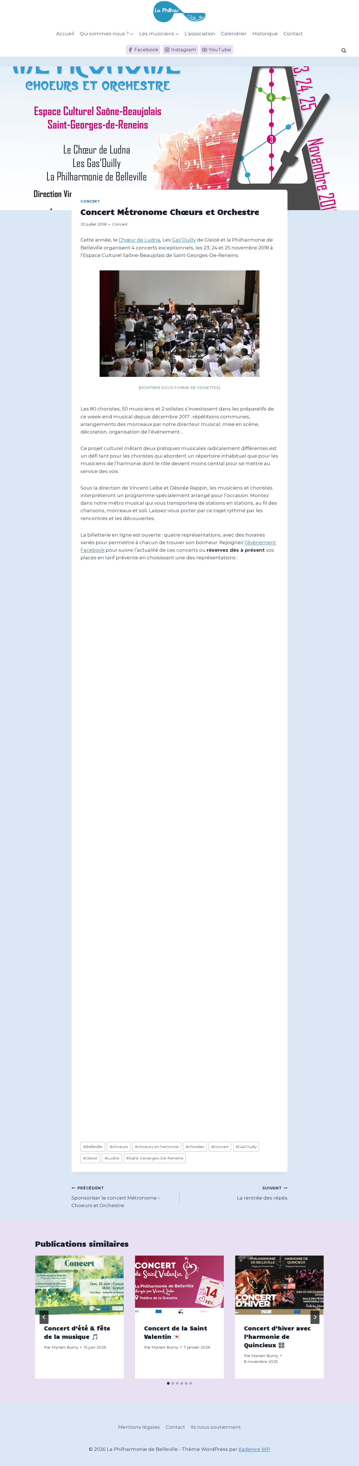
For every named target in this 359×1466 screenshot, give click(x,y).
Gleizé (90, 1158)
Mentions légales (139, 1427)
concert (220, 1146)
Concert (90, 201)
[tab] (168, 1383)
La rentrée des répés (262, 1193)
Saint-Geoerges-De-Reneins (154, 1158)
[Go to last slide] (44, 1317)
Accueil (65, 33)
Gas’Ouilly (184, 240)
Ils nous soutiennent (216, 1427)
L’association (200, 33)
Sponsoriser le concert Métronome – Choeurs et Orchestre (116, 1197)
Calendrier (234, 33)
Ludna (112, 1158)
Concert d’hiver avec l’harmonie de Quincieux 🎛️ (277, 1336)
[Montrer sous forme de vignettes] (179, 387)
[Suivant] (314, 1317)
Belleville (92, 1146)
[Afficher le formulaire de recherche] (344, 51)
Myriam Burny (65, 1347)
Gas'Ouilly (246, 1146)
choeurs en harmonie (157, 1146)
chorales (195, 1146)
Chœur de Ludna (139, 240)
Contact (293, 33)
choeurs (119, 1146)
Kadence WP (254, 1449)
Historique (265, 33)
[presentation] (79, 1285)
